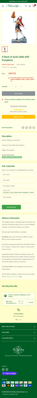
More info (31, 302)
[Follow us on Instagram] (7, 369)
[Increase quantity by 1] (21, 86)
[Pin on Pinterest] (26, 127)
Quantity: (4, 86)
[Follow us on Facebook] (3, 369)
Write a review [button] (18, 117)
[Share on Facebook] (23, 127)
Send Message (11, 207)
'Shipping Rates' (12, 394)
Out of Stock (18, 93)
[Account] (30, 6)
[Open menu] (3, 6)
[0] (33, 6)
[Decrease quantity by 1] (11, 86)
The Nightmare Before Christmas (12, 157)
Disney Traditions (8, 64)
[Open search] (26, 6)
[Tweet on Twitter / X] (30, 127)
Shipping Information (12, 276)
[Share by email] (33, 127)
